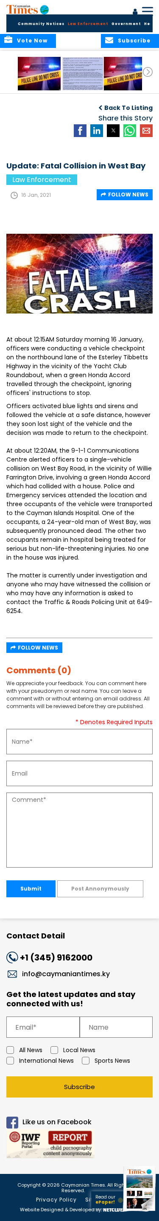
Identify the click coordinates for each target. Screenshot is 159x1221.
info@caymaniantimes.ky (66, 974)
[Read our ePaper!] (140, 1211)
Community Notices (41, 24)
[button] (40, 73)
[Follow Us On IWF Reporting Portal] (79, 1145)
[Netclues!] (115, 1209)
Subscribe (79, 1086)
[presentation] (148, 72)
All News (30, 1050)
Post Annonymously (100, 888)
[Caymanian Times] (27, 9)
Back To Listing (128, 108)
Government (126, 24)
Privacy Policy (56, 1199)
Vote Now (32, 40)
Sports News (112, 1060)
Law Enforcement (88, 24)
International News (46, 1060)
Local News (79, 1050)
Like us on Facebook (57, 1122)
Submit (31, 888)
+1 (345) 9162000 (56, 957)
